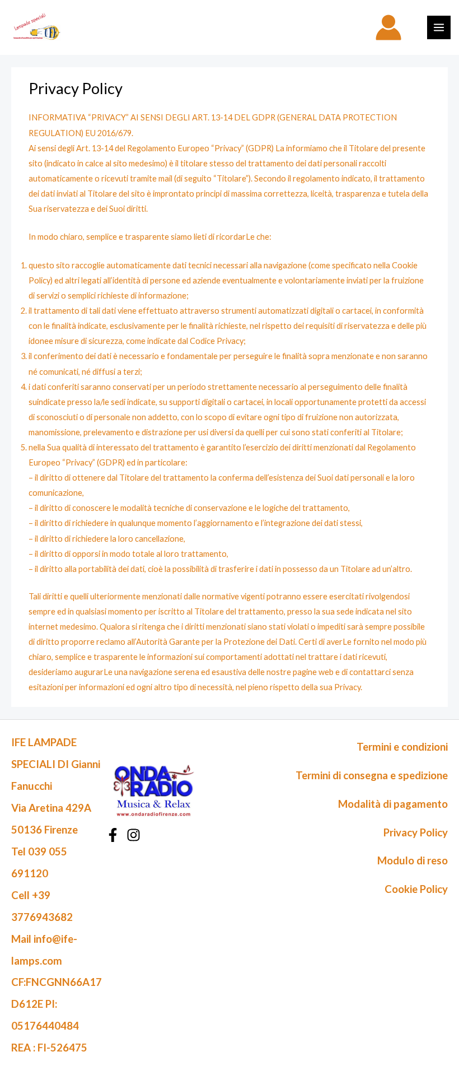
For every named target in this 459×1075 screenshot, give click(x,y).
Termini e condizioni (402, 747)
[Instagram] (133, 835)
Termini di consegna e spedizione (372, 775)
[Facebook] (113, 835)
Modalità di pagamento (393, 804)
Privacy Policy (415, 832)
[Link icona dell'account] (388, 27)
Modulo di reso (412, 860)
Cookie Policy (416, 889)
